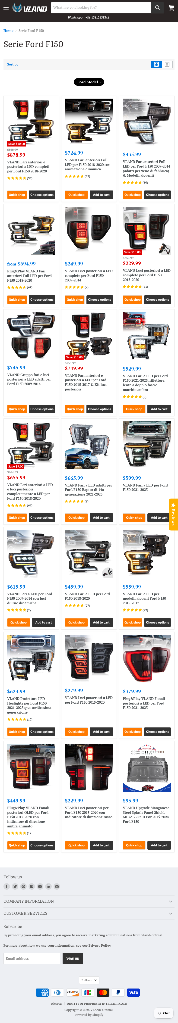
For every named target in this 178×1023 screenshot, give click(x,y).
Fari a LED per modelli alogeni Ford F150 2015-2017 (144, 598)
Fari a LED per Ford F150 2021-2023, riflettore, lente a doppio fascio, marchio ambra (145, 383)
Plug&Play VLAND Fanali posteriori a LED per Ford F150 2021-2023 (144, 703)
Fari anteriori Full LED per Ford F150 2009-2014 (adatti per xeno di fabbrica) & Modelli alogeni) (146, 168)
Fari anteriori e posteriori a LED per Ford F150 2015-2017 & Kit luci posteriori (86, 382)
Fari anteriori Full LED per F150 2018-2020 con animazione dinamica (88, 164)
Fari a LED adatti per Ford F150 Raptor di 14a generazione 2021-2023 (88, 489)
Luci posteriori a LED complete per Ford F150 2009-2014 (89, 275)
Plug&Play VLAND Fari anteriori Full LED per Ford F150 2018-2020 (29, 275)
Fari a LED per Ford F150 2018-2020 (87, 596)
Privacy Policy (99, 945)
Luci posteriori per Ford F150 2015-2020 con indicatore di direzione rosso (88, 812)
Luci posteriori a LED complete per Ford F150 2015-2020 (147, 275)
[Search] (157, 7)
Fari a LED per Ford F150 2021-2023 (145, 487)
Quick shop (17, 194)
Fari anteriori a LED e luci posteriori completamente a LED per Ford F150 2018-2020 (30, 491)
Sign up (72, 958)
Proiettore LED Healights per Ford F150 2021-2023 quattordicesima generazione (29, 705)
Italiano (87, 980)
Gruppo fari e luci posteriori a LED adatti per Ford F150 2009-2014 (29, 379)
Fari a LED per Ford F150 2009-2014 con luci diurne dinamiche (29, 598)
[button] (89, 81)
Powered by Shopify (89, 1015)
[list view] (167, 64)
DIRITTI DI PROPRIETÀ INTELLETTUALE (97, 1003)
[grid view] (156, 64)
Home (8, 31)
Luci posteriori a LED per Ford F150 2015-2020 (89, 700)
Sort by (12, 64)
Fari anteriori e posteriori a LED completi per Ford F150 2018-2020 (28, 166)
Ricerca (56, 1003)
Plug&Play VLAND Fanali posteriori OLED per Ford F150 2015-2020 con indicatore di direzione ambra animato (28, 816)
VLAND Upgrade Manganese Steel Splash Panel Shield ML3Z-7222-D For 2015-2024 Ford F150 (146, 814)
